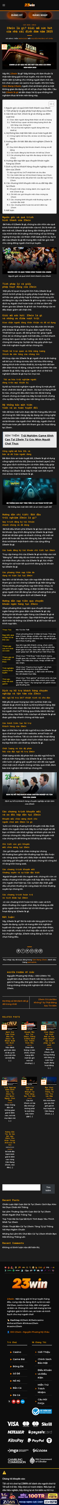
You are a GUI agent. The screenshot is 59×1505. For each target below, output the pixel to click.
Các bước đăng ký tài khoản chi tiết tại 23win (31, 153)
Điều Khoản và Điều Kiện (45, 1374)
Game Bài (19, 1359)
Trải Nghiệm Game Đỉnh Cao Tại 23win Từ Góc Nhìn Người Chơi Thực (10, 1094)
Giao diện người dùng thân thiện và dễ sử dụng (31, 120)
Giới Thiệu (44, 1351)
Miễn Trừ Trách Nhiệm (43, 1388)
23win (13, 73)
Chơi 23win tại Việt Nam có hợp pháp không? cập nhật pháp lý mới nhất (49, 1038)
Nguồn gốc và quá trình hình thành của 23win (28, 108)
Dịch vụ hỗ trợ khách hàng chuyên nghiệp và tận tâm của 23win (29, 168)
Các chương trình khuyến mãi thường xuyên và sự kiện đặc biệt (31, 201)
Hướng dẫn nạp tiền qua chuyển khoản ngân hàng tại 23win (27, 162)
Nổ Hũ (16, 1380)
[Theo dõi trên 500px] (23, 1401)
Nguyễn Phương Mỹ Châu (42, 38)
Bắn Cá (17, 1387)
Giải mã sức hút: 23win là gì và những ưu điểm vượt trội (28, 115)
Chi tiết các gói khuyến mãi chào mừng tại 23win (29, 195)
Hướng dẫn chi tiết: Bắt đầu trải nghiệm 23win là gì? (29, 143)
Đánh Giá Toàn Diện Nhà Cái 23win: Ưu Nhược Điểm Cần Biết (10, 1037)
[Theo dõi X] (9, 1401)
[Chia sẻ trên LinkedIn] (41, 951)
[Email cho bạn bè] (32, 951)
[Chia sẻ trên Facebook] (23, 951)
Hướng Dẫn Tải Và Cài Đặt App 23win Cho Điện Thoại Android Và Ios (10, 1138)
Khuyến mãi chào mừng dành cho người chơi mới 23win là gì (30, 190)
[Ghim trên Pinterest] (36, 951)
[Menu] (3, 5)
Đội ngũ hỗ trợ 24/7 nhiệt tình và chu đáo (28, 173)
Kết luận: (10, 210)
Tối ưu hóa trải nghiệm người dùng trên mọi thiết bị (29, 129)
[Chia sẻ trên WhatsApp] (18, 951)
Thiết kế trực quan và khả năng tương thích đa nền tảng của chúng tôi (31, 123)
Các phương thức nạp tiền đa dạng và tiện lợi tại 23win (31, 156)
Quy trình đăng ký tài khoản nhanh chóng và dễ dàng (31, 148)
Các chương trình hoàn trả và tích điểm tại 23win (29, 206)
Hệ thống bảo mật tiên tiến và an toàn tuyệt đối (29, 133)
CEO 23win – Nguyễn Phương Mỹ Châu (29, 1332)
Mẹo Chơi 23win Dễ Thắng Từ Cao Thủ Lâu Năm (49, 1092)
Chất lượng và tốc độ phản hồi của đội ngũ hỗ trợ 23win (31, 179)
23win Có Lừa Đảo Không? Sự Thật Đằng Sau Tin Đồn (45, 1002)
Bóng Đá (18, 1366)
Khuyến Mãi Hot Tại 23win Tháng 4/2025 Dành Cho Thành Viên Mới (29, 1037)
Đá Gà (16, 1395)
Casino (17, 1351)
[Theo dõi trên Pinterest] (14, 1401)
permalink (32, 962)
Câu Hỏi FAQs (42, 1401)
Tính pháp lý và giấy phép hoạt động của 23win (29, 111)
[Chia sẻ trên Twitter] (27, 951)
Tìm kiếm (7, 1182)
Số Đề (16, 1373)
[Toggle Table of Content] (49, 104)
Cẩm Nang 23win (29, 25)
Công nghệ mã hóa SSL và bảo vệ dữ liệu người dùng (31, 137)
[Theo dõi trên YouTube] (18, 1401)
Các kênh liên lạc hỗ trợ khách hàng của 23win (31, 175)
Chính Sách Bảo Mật (44, 1361)
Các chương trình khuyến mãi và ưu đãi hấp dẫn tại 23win (29, 184)
